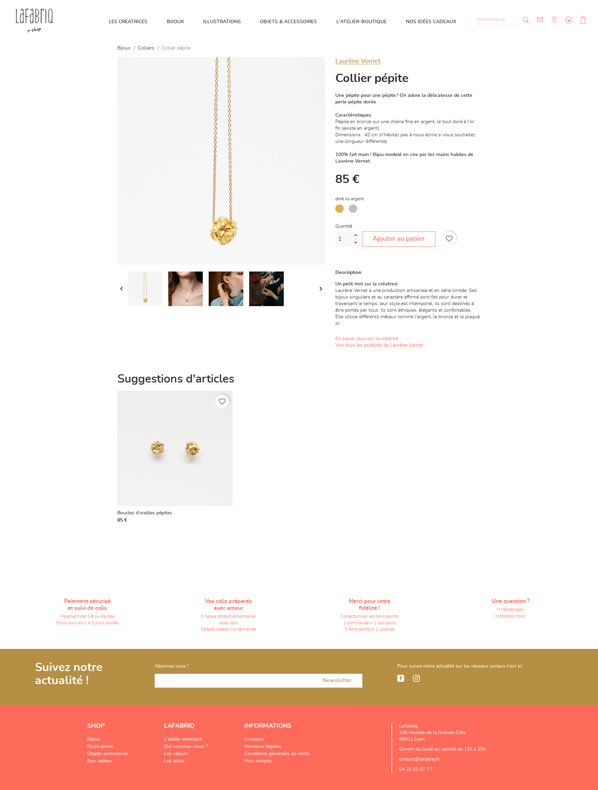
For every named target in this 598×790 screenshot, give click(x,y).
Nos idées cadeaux (431, 21)
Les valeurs (176, 753)
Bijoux (175, 21)
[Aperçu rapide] (226, 518)
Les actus (174, 761)
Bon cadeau (99, 761)
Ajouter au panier (399, 239)
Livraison (254, 739)
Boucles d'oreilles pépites (144, 513)
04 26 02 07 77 (415, 769)
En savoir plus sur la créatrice (366, 338)
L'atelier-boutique (361, 21)
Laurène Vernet (358, 61)
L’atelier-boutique (183, 739)
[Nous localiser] (553, 24)
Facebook (400, 678)
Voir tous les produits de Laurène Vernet (379, 345)
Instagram (416, 678)
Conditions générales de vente (276, 753)
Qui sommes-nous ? (186, 746)
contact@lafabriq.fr (419, 759)
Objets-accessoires (107, 753)
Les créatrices (128, 21)
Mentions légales (262, 746)
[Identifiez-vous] (568, 24)
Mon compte (257, 761)
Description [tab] (348, 272)
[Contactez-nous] (540, 19)
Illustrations (222, 21)
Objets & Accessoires (288, 21)
